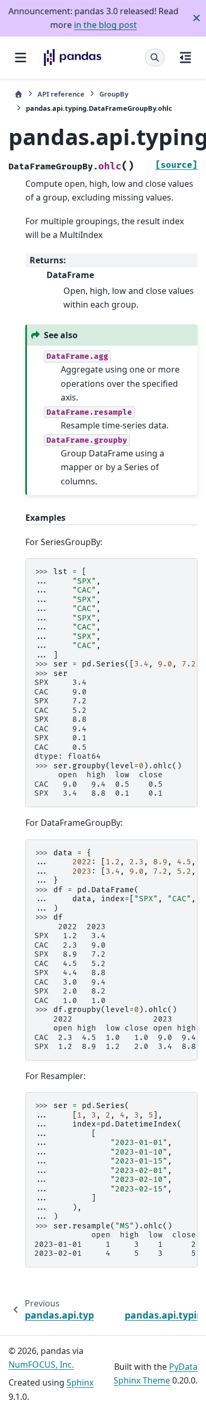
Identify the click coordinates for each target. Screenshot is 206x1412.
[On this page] (185, 57)
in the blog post (105, 25)
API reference (61, 94)
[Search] (155, 57)
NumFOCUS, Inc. (41, 1364)
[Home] (18, 94)
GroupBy (113, 94)
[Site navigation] (20, 57)
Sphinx (80, 1382)
